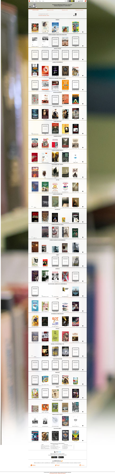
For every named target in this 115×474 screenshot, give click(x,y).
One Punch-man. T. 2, (65, 446)
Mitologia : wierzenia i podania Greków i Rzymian (46, 445)
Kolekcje (48, 15)
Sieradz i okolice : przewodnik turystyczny (45, 446)
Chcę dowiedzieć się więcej (53, 473)
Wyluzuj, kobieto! (65, 448)
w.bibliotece (53, 462)
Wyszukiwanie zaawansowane (42, 15)
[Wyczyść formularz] (74, 15)
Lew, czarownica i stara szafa (55, 446)
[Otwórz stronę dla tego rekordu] (35, 28)
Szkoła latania (53, 445)
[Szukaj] (76, 14)
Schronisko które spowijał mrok (55, 448)
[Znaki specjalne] (75, 15)
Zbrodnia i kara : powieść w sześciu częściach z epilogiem (47, 448)
